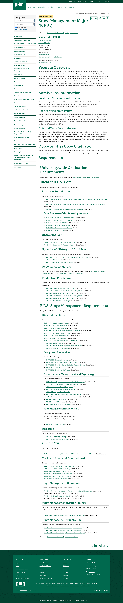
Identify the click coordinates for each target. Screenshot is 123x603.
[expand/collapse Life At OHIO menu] (67, 7)
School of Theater (44, 43)
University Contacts (20, 152)
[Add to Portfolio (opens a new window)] (95, 18)
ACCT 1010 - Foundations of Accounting (57, 469)
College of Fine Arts (44, 40)
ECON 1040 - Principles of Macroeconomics (58, 476)
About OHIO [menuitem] (31, 7)
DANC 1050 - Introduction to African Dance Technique (62, 331)
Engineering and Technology (22, 92)
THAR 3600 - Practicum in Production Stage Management (63, 296)
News (41, 569)
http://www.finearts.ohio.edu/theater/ (50, 57)
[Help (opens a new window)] (107, 18)
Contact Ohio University (93, 574)
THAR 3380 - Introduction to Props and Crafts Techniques (63, 346)
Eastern (65, 569)
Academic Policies (19, 55)
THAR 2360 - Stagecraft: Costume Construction (61, 362)
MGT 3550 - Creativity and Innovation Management (63, 397)
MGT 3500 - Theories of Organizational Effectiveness (63, 394)
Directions (92, 572)
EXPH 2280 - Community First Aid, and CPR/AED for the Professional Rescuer (69, 454)
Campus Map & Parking (23, 578)
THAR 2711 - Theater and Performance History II (59, 245)
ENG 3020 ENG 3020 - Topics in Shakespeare (68, 274)
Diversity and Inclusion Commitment (25, 44)
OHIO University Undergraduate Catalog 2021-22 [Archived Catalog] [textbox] (91, 13)
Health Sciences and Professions (24, 99)
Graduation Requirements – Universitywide (22, 70)
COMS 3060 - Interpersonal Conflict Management (62, 384)
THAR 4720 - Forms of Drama (54, 260)
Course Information (19, 128)
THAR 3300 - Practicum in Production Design (59, 293)
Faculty (16, 141)
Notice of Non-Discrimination (52, 586)
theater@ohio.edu (44, 54)
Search (107, 1)
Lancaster (65, 572)
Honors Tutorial (18, 103)
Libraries (42, 572)
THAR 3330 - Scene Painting (53, 343)
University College (19, 113)
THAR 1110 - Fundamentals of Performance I (60, 218)
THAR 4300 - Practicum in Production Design (59, 298)
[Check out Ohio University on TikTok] (104, 590)
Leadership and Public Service (23, 110)
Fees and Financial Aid (20, 62)
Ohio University (23, 590)
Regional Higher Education (22, 121)
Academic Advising (19, 48)
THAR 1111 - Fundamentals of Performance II (60, 220)
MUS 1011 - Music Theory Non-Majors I (56, 336)
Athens (65, 563)
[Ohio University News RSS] (107, 590)
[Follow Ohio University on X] (102, 590)
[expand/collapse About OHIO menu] (36, 7)
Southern (65, 575)
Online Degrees (21, 572)
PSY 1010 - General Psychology (56, 399)
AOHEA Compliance (50, 583)
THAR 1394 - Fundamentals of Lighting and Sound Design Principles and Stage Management (74, 204)
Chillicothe (66, 566)
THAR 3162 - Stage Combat (55, 230)
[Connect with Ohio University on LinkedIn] (97, 590)
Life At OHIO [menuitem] (62, 7)
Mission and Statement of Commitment (89, 583)
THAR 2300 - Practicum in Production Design (59, 288)
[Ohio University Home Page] (20, 584)
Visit (17, 575)
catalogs (40, 600)
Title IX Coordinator (85, 586)
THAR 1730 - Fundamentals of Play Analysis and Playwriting (63, 209)
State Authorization (74, 586)
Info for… (71, 1)
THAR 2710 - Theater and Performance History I (59, 242)
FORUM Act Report (74, 583)
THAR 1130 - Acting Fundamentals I (57, 223)
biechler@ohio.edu (44, 62)
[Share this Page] (99, 18)
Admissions (17, 58)
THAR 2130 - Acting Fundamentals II (58, 225)
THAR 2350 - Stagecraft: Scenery (57, 360)
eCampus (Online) (19, 117)
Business (16, 82)
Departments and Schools (21, 137)
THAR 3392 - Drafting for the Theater (58, 370)
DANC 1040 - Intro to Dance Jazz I (55, 328)
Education (17, 89)
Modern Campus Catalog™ (76, 600)
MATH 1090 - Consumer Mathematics (56, 479)
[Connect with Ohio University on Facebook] (92, 590)
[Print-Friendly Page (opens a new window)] (103, 18)
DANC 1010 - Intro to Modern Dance (56, 323)
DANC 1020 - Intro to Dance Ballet (55, 326)
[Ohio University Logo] (19, 7)
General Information (20, 65)
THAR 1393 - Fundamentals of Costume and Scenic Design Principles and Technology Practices (75, 199)
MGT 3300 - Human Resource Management (60, 389)
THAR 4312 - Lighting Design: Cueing (56, 348)
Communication (18, 85)
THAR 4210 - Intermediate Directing (56, 439)
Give (99, 1)
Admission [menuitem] (52, 7)
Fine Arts (16, 96)
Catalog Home (18, 36)
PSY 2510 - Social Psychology (56, 402)
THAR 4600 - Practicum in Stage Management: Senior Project (64, 515)
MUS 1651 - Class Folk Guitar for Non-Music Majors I (61, 341)
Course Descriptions (20, 125)
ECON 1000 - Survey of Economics (55, 471)
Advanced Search (21, 30)
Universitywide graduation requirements (86, 177)
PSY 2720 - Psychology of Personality (58, 404)
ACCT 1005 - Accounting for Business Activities (59, 466)
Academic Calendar (20, 51)
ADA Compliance (40, 583)
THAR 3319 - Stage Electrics (55, 367)
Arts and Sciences (19, 78)
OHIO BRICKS (18, 74)
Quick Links (81, 1)
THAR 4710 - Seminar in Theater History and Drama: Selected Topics (66, 257)
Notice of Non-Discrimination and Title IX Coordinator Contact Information (24, 157)
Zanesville (66, 578)
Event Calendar (44, 563)
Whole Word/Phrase (21, 27)
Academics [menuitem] (41, 7)
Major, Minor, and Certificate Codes (24, 144)
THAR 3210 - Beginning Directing (55, 437)
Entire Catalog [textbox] (19, 20)
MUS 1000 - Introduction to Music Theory (57, 333)
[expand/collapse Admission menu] (56, 7)
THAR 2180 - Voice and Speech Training (59, 228)
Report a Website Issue (46, 578)
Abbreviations (18, 148)
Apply (91, 1)
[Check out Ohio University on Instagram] (94, 590)
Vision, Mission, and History (22, 40)
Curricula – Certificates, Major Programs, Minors (23, 133)
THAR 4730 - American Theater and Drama (58, 262)
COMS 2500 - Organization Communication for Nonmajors (65, 382)
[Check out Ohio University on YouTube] (99, 590)
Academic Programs (22, 569)
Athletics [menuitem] (72, 7)
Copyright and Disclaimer (21, 163)
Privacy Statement (64, 586)
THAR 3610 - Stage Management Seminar (58, 496)
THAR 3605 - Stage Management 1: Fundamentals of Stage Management (68, 491)
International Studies (20, 106)
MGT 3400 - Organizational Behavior (58, 392)
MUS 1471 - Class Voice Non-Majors (55, 338)
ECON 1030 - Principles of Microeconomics (58, 474)
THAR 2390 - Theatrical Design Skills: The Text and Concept (65, 365)
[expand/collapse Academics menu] (46, 7)
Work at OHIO (44, 575)
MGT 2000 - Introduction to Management (59, 387)
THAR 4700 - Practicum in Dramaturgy (57, 301)
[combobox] (92, 13)
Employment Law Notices (62, 583)
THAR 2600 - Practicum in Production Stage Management (63, 291)
